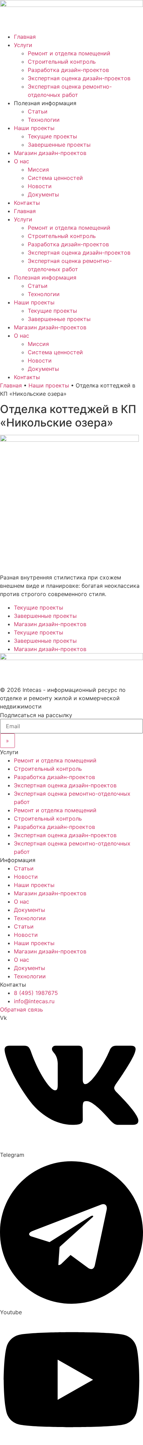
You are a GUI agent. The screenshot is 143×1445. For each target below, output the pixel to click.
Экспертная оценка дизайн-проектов (79, 78)
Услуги (23, 45)
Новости (40, 186)
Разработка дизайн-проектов (68, 69)
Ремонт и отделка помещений (69, 53)
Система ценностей (55, 177)
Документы (43, 194)
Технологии (44, 119)
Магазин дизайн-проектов (50, 152)
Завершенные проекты (59, 144)
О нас (21, 161)
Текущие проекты (52, 136)
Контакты (27, 202)
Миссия (38, 169)
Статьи (38, 111)
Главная (25, 36)
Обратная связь (21, 1009)
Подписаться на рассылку (36, 715)
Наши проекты (34, 128)
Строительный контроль (62, 61)
